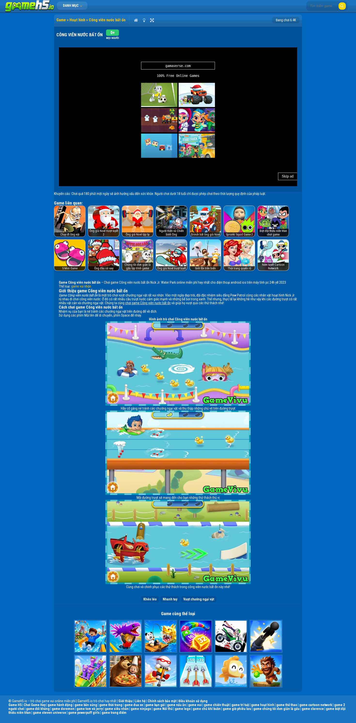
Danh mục (71, 5)
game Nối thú (163, 709)
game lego (183, 709)
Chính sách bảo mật (162, 701)
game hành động (60, 705)
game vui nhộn (81, 286)
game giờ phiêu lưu (237, 709)
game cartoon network (315, 705)
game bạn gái (155, 705)
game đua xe (133, 705)
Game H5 (15, 705)
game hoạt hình (262, 705)
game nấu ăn (176, 705)
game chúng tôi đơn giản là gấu (276, 709)
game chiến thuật (216, 705)
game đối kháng (38, 709)
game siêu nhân (117, 709)
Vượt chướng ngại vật (198, 599)
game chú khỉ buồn (207, 709)
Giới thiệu (125, 701)
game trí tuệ (240, 705)
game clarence (313, 709)
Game (61, 20)
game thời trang (110, 705)
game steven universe (49, 713)
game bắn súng (86, 705)
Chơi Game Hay (35, 705)
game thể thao (286, 705)
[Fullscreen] (152, 20)
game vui (195, 705)
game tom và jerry (90, 709)
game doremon (63, 709)
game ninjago (141, 709)
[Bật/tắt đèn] (144, 20)
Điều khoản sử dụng (193, 701)
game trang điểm (114, 713)
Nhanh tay (170, 599)
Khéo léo (150, 599)
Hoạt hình (77, 20)
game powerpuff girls (84, 713)
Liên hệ (140, 701)
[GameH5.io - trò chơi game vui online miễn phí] (29, 11)
